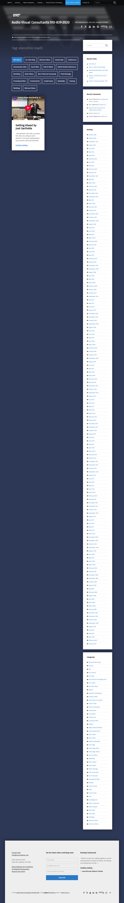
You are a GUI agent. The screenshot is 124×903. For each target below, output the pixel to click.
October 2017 (93, 293)
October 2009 (93, 582)
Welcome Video (93, 820)
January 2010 (92, 571)
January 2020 (92, 245)
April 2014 (92, 410)
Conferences (72, 60)
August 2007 (92, 626)
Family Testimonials (94, 741)
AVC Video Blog (93, 686)
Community (92, 714)
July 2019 (91, 248)
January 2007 (92, 644)
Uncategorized (93, 800)
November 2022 (93, 176)
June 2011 (91, 523)
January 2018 (92, 289)
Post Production (93, 772)
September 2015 (93, 358)
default (91, 724)
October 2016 (93, 320)
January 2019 (92, 262)
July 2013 (91, 437)
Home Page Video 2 (94, 751)
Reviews (91, 782)
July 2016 (91, 331)
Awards (91, 690)
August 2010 (92, 551)
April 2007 (92, 637)
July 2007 (91, 630)
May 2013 (91, 444)
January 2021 (92, 210)
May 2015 (91, 368)
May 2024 (91, 152)
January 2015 (92, 382)
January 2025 (92, 138)
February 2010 (93, 568)
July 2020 (91, 227)
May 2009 (91, 589)
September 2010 (94, 547)
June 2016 (92, 334)
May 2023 (91, 165)
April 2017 (92, 307)
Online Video (92, 765)
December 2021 (93, 193)
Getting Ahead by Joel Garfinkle (26, 127)
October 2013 (93, 430)
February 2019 (93, 258)
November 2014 (93, 386)
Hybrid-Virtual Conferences (67, 67)
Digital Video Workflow (95, 727)
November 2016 (93, 317)
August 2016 (92, 327)
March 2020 (92, 238)
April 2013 (92, 448)
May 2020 (91, 234)
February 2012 (93, 496)
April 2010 (92, 561)
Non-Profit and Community (47, 74)
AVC (90, 669)
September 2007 (94, 623)
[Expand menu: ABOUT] (12, 3)
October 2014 (93, 389)
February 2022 (93, 186)
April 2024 (92, 155)
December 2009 (93, 575)
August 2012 (92, 475)
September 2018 (94, 269)
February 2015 (93, 379)
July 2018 (91, 276)
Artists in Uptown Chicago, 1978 (98, 81)
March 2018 (92, 282)
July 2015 (91, 365)
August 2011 (92, 516)
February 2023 (93, 169)
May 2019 (91, 255)
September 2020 (94, 221)
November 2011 (93, 506)
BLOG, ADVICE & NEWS (72, 2)
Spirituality (61, 81)
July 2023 (91, 162)
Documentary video (20, 67)
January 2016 (92, 351)
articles (91, 666)
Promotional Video (19, 81)
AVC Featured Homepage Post (98, 679)
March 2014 (92, 413)
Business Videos (44, 60)
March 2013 (92, 451)
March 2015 (92, 375)
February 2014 (93, 417)
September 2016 (94, 324)
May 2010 (91, 558)
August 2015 (92, 362)
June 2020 (92, 231)
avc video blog (30, 60)
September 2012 (93, 472)
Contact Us (86, 2)
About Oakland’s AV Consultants (22, 867)
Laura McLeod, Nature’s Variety (92, 871)
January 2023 (92, 172)
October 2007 (93, 620)
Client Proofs (92, 703)
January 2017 (92, 310)
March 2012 (92, 492)
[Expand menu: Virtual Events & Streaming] (62, 3)
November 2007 (93, 616)
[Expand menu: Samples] (43, 3)
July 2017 (91, 300)
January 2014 (92, 420)
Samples (40, 2)
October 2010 (93, 544)
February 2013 (93, 454)
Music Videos (29, 74)
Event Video (35, 67)
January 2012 (92, 499)
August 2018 (92, 272)
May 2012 (91, 485)
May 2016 (91, 337)
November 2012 (93, 465)
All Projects (17, 60)
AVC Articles (92, 672)
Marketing (16, 74)
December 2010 (93, 537)
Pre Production (93, 776)
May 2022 (91, 179)
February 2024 (93, 159)
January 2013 (92, 458)
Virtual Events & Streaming (54, 2)
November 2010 (93, 540)
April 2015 (92, 372)
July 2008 (91, 599)
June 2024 (92, 148)
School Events (35, 81)
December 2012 (93, 461)
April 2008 (92, 602)
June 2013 (91, 441)
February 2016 (93, 348)
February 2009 (93, 592)
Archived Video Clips (95, 662)
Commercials (59, 60)
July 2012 (91, 479)
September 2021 (93, 196)
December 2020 (93, 214)
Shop (90, 789)
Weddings (16, 88)
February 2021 (93, 207)
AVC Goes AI (92, 64)
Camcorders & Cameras (95, 700)
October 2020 (93, 217)
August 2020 (92, 224)
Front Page (92, 745)
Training (72, 81)
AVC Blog (91, 676)
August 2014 (92, 396)
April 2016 (92, 341)
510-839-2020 (16, 853)
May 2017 (91, 303)
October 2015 (93, 355)
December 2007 (93, 613)
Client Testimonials (94, 707)
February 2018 (93, 286)
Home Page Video (94, 748)
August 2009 (92, 585)
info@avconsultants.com (20, 855)
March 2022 (92, 183)
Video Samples (93, 807)
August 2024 (92, 145)
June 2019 (92, 252)
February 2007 (93, 640)
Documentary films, (94, 731)
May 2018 (91, 279)
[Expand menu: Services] (20, 3)
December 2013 (93, 423)
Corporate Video (93, 721)
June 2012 (91, 482)
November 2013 (93, 427)
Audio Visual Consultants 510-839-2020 (41, 22)
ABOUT (10, 2)
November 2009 (93, 578)
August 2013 (92, 434)
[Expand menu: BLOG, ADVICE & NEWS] (80, 3)
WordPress (52, 892)
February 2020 (93, 241)
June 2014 (92, 403)
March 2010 (92, 564)
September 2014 (94, 393)
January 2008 (92, 609)
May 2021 (91, 200)
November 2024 (93, 141)
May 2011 (91, 527)
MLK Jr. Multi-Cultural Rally (97, 67)
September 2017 (94, 296)
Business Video (93, 696)
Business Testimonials (95, 693)
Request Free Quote (18, 871)
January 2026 (92, 135)
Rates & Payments (28, 2)
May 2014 (91, 406)
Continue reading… (22, 145)
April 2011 (92, 530)
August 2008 (92, 595)
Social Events (48, 81)
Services (17, 2)
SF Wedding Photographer (20, 869)
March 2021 (92, 203)
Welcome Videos (30, 88)
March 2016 (92, 344)
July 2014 (91, 399)
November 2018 (93, 265)
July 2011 (91, 520)
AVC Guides (92, 683)
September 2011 (93, 513)
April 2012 (92, 489)
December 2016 (93, 313)
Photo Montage (66, 74)
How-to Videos (48, 67)
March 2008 (92, 606)
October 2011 (93, 509)
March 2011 (92, 534)
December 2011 (93, 503)
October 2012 (93, 468)
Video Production (94, 803)
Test (90, 796)
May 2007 (91, 633)
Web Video (92, 810)
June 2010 (92, 554)
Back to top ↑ (65, 892)
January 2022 (92, 190)
